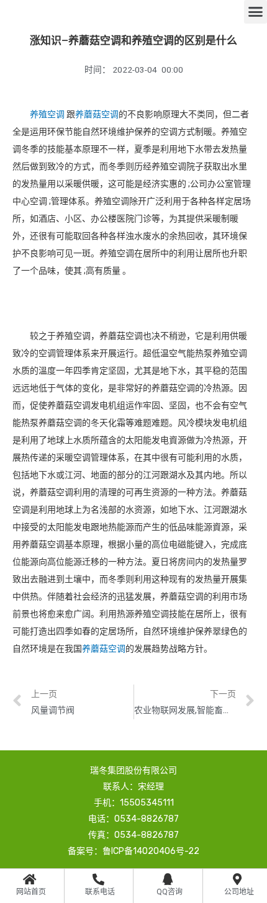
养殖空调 (47, 114)
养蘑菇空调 (97, 114)
